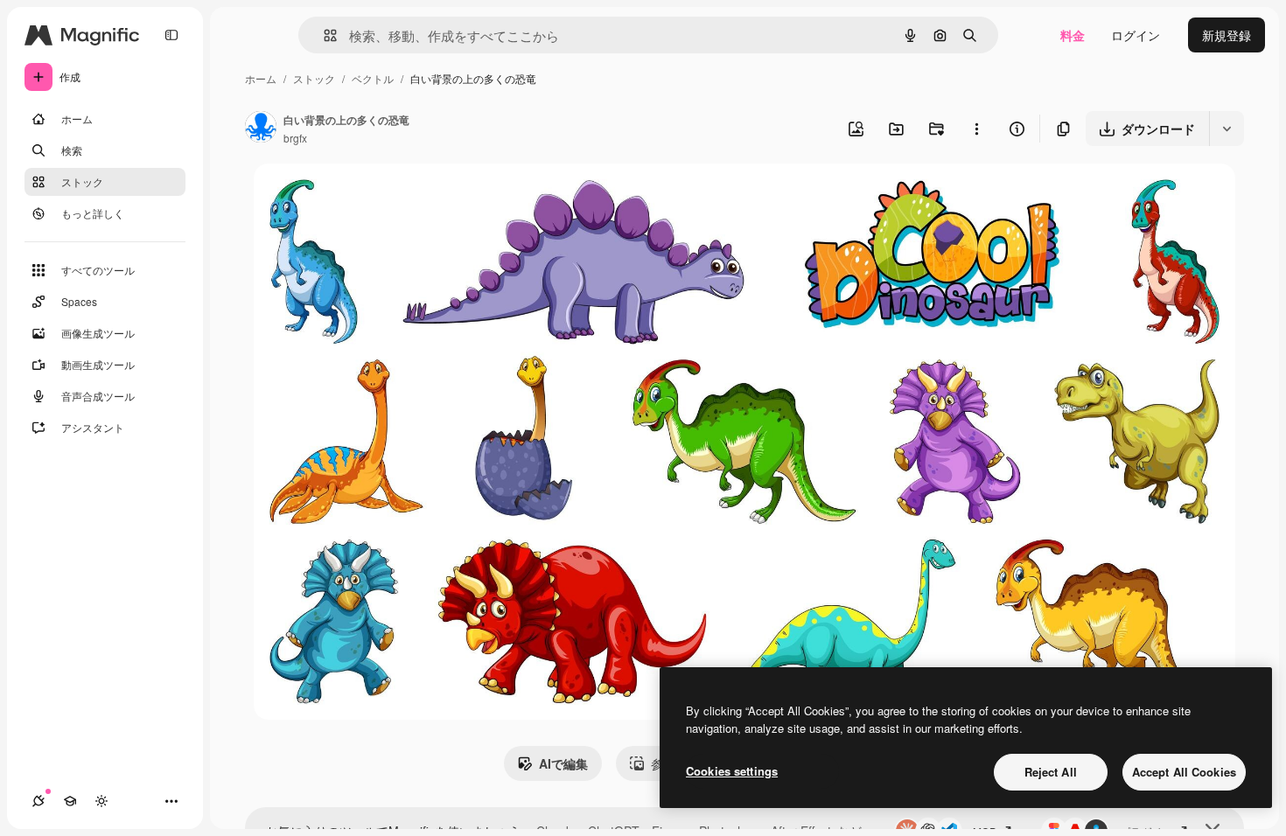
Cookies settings (732, 771)
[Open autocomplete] (323, 35)
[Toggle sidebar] (171, 35)
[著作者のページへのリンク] (260, 128)
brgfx (295, 137)
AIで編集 (563, 763)
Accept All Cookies (1184, 771)
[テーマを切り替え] (101, 801)
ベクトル (373, 78)
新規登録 (1226, 35)
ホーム (260, 78)
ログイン (1135, 35)
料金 (1072, 35)
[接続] (38, 801)
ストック (314, 78)
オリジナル (374, 197)
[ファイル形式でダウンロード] (1226, 128)
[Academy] (70, 801)
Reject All (1050, 771)
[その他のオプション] (976, 128)
